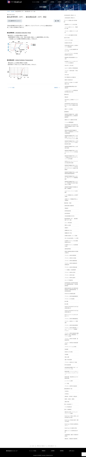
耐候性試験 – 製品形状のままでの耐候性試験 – (71, 377)
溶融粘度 (66, 208)
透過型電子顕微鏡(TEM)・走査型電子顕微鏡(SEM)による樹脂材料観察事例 (71, 116)
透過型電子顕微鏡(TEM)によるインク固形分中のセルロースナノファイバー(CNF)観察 (71, 157)
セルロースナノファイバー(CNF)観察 (71, 192)
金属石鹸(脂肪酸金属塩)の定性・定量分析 (71, 87)
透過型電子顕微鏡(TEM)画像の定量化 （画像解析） (71, 187)
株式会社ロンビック (12, 450)
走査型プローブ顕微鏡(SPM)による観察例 (71, 200)
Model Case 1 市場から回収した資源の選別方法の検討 (71, 417)
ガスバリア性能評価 (69, 280)
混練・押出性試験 (68, 359)
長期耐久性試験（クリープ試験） (71, 235)
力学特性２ (67, 393)
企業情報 (52, 450)
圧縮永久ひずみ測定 (69, 351)
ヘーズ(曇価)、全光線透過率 (70, 269)
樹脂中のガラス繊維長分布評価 (71, 119)
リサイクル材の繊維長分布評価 (71, 35)
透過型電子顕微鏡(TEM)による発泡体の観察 (71, 147)
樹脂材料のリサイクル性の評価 (71, 24)
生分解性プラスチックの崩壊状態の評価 (71, 245)
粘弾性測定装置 (68, 210)
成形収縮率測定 (68, 248)
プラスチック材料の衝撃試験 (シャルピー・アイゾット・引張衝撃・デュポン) (71, 329)
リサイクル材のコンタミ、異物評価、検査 (71, 28)
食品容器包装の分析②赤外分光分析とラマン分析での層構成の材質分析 (71, 105)
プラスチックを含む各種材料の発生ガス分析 (71, 50)
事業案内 (43, 450)
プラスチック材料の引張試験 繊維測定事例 (71, 339)
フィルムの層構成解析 (69, 122)
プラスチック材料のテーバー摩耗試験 (71, 322)
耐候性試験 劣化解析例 (69, 205)
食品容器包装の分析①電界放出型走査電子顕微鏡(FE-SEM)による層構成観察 (71, 126)
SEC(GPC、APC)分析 (69, 65)
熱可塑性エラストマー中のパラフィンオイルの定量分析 (71, 62)
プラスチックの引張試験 (69, 298)
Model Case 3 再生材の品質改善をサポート (71, 425)
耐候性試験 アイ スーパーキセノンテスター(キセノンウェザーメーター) (71, 373)
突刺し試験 (67, 357)
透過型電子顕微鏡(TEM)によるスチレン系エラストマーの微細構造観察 (71, 178)
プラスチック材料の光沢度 (70, 272)
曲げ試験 (66, 301)
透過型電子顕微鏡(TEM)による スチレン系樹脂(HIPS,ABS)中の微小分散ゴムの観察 (71, 183)
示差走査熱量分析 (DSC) (69, 215)
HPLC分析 (67, 74)
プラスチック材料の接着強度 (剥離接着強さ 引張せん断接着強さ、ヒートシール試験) (71, 335)
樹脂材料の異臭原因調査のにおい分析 (71, 58)
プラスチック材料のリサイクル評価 (71, 32)
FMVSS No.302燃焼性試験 (70, 293)
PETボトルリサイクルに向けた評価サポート (71, 315)
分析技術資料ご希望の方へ (70, 17)
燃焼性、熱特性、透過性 (69, 399)
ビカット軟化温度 (68, 222)
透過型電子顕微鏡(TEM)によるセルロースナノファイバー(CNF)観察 (71, 152)
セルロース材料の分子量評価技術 (71, 68)
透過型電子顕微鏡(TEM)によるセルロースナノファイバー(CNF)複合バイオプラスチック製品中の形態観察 (71, 167)
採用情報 (61, 450)
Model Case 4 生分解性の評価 (71, 428)
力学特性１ (67, 391)
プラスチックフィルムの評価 (70, 346)
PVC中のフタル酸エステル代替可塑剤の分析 (71, 83)
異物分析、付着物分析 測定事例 (71, 438)
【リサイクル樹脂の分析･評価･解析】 (70, 21)
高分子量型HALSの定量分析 (70, 77)
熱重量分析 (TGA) (68, 230)
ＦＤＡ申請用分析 (68, 406)
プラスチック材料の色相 (69, 275)
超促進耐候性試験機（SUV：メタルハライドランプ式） (71, 368)
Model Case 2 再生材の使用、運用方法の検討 (71, 421)
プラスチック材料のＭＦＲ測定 (71, 362)
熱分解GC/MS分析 (68, 42)
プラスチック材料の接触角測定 (71, 260)
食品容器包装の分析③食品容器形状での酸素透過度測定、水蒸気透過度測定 (71, 284)
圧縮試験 (66, 349)
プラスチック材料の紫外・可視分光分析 (71, 71)
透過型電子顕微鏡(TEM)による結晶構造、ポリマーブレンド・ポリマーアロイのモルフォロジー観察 (71, 137)
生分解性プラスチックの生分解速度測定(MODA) (71, 241)
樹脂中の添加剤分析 (69, 79)
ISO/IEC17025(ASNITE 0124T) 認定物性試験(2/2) (71, 311)
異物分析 (66, 97)
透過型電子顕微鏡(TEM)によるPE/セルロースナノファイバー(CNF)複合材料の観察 (71, 142)
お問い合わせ (71, 450)
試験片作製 (67, 401)
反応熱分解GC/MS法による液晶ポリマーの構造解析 (71, 46)
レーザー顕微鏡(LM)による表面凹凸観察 (71, 196)
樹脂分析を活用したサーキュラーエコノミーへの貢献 (71, 413)
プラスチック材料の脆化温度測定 (71, 325)
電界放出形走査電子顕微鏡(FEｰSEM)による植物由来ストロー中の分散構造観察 (71, 132)
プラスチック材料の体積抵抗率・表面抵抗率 (71, 264)
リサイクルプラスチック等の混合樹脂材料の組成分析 (71, 54)
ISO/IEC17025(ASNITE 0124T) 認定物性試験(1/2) (71, 307)
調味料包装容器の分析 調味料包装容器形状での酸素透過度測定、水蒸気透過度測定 (71, 290)
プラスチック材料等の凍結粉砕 (71, 386)
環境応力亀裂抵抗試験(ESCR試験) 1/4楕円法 (71, 252)
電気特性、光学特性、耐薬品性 (71, 396)
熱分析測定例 (67, 213)
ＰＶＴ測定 (11, 87)
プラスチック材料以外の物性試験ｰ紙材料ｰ (71, 343)
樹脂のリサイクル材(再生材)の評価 (71, 431)
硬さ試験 (66, 304)
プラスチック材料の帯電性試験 (71, 267)
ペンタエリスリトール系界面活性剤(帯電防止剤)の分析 (71, 91)
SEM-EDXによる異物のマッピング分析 (71, 100)
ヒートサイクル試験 (69, 380)
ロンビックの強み (32, 450)
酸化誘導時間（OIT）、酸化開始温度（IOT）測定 (71, 219)
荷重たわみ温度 (68, 225)
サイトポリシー (51, 445)
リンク (33, 445)
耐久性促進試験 (68, 364)
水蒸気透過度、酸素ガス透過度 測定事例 (71, 435)
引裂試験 (66, 354)
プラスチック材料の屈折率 (70, 277)
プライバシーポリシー (41, 445)
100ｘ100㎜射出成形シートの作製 (71, 238)
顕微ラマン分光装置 (69, 109)
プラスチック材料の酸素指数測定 (71, 296)
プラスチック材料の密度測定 (70, 255)
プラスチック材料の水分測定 (70, 258)
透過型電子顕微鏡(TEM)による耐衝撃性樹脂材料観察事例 (71, 173)
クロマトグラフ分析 (69, 40)
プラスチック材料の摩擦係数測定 (71, 318)
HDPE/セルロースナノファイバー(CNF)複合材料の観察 (71, 162)
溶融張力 (56, 87)
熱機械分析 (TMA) (68, 232)
